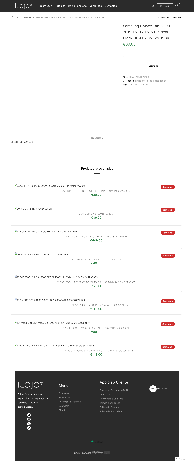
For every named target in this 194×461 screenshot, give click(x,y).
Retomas (60, 5)
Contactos (111, 5)
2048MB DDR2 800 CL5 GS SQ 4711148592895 (96, 259)
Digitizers (140, 80)
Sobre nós (95, 5)
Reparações (45, 5)
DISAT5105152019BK (139, 84)
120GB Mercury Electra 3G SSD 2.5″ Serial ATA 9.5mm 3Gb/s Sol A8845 (96, 350)
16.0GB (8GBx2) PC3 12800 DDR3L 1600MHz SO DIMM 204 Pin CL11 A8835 (96, 282)
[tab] (97, 137)
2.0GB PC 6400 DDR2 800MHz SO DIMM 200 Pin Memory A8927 (96, 190)
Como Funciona (77, 5)
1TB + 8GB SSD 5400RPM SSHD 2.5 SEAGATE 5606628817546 (96, 305)
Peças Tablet (159, 80)
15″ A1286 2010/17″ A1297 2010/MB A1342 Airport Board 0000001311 (96, 327)
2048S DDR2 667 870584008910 (96, 213)
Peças (149, 80)
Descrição (97, 137)
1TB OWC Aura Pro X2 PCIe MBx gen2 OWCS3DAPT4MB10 (96, 236)
